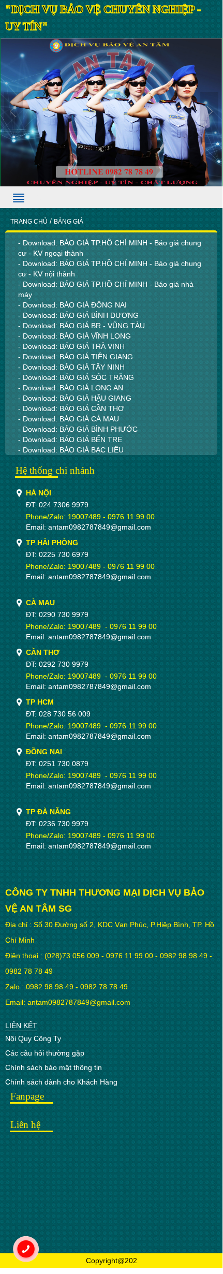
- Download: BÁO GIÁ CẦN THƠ (71, 408)
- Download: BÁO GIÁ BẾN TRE (70, 439)
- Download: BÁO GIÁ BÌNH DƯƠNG (78, 315)
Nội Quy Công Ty (33, 1038)
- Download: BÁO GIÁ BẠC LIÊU (71, 450)
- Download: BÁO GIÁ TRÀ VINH (71, 346)
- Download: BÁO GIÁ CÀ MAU (68, 419)
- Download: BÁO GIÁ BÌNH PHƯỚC (78, 429)
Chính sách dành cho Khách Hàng (61, 1082)
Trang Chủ (29, 221)
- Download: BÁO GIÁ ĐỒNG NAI (72, 305)
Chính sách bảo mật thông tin (53, 1067)
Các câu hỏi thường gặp (44, 1053)
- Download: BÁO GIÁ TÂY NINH (71, 367)
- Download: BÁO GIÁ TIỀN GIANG (75, 357)
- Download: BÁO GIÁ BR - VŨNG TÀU (81, 325)
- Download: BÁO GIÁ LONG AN (70, 388)
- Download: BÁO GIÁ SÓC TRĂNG (76, 377)
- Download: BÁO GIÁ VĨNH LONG (74, 336)
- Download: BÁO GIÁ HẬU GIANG (74, 398)
